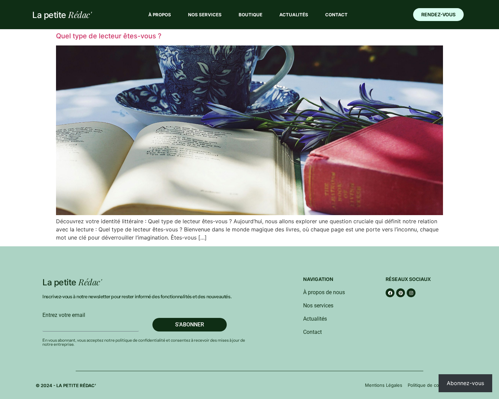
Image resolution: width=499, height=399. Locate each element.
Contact (336, 14)
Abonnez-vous (465, 383)
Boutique (250, 14)
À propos (159, 14)
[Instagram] (411, 292)
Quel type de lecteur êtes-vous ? (109, 36)
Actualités (293, 14)
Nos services (205, 14)
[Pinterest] (400, 292)
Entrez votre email (63, 315)
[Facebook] (390, 292)
